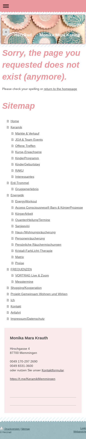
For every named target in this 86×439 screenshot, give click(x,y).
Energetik (17, 195)
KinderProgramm (27, 158)
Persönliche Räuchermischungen (38, 244)
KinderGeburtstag (27, 164)
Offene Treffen (25, 146)
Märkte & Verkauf (27, 133)
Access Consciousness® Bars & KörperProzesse (49, 207)
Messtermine (24, 281)
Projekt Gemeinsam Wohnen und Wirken (39, 294)
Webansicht (79, 431)
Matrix (19, 257)
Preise (19, 263)
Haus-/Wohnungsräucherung (35, 232)
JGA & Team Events (29, 139)
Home (15, 121)
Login (83, 428)
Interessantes (24, 176)
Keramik (16, 127)
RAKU (19, 170)
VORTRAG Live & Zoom (32, 275)
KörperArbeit (24, 213)
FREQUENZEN (21, 269)
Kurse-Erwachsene (28, 152)
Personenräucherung (30, 238)
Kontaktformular (53, 370)
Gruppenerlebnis (27, 189)
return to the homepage (60, 89)
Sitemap (25, 429)
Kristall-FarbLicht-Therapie (33, 250)
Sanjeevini (22, 226)
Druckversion (12, 429)
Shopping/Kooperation (26, 288)
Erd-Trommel (20, 183)
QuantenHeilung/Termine (32, 220)
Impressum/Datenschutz (28, 318)
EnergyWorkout (26, 201)
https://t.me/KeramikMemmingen (32, 379)
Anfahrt (16, 312)
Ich (13, 300)
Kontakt (16, 306)
